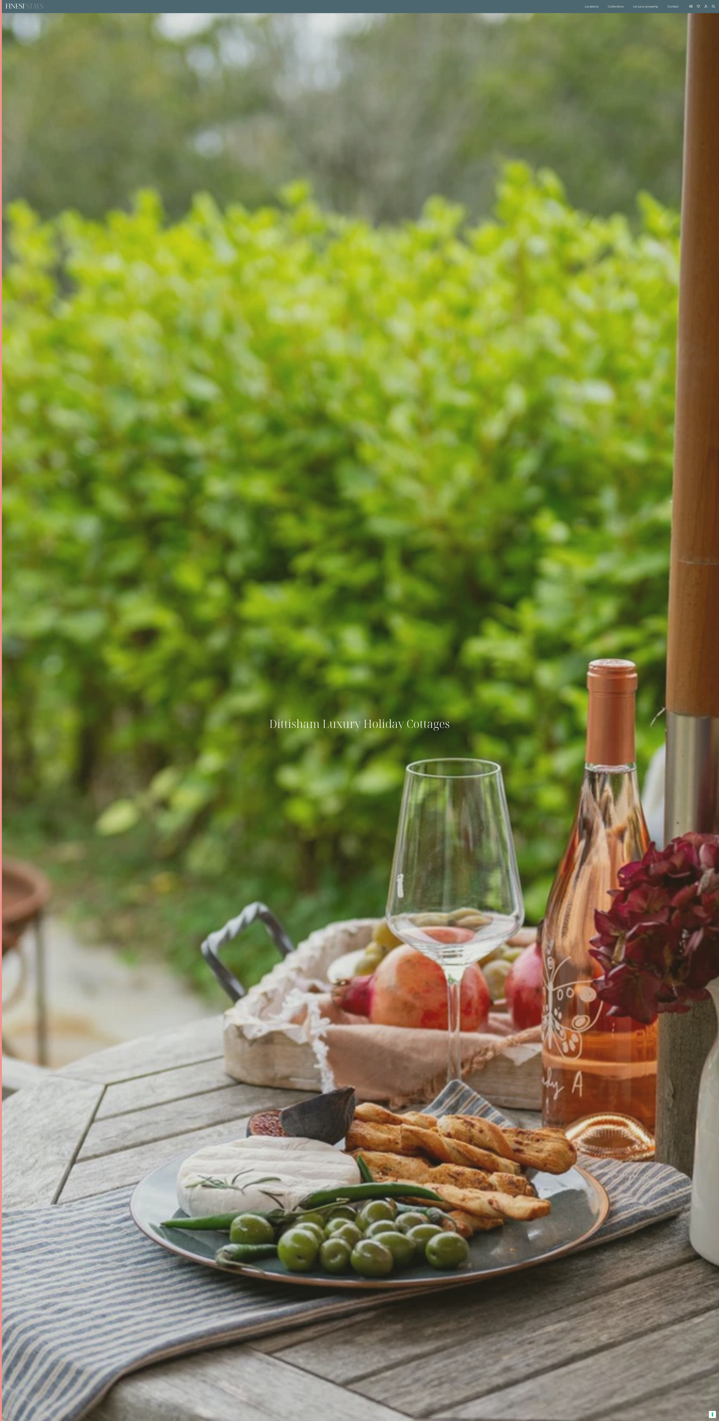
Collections (616, 6)
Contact (673, 6)
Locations (591, 6)
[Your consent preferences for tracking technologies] (712, 1414)
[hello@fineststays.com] (691, 6)
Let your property (645, 6)
